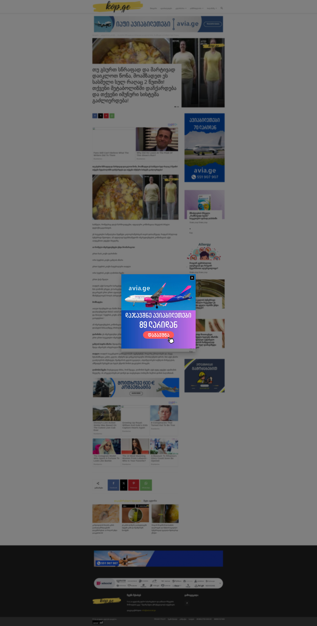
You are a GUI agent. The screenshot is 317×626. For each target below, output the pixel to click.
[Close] (192, 277)
